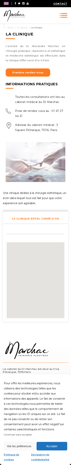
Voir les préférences (19, 446)
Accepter (51, 446)
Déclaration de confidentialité (40, 457)
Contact (60, 3)
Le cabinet (22, 27)
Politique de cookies (11, 457)
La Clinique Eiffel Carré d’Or (35, 218)
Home (11, 27)
